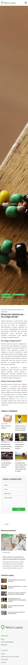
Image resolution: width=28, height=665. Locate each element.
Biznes (3, 653)
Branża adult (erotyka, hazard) (10, 656)
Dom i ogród (4, 659)
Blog (2, 639)
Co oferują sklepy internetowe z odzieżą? (6, 465)
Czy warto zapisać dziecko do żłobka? (16, 606)
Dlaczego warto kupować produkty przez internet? (6, 446)
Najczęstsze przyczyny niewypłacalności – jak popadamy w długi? (17, 600)
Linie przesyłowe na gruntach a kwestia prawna (16, 612)
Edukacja (3, 662)
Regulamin (4, 644)
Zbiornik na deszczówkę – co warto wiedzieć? (17, 587)
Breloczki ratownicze (21, 399)
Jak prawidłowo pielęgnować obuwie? (19, 446)
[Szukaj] (3, 524)
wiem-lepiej (6, 294)
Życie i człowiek (7, 297)
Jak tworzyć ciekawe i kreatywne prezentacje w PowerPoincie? (17, 593)
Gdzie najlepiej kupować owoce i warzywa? (17, 580)
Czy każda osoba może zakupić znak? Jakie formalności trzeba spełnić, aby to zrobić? (21, 467)
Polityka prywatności (7, 642)
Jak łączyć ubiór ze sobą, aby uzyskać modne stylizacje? (20, 428)
